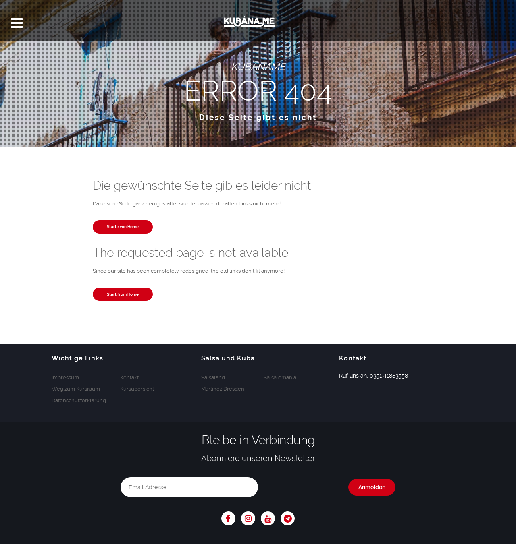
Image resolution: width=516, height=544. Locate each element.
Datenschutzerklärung (79, 400)
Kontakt (129, 377)
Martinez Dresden (222, 389)
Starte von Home (123, 226)
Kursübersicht (137, 389)
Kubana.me (258, 23)
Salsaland (213, 377)
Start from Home (123, 294)
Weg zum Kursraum (76, 389)
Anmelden (371, 487)
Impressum (65, 377)
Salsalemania (280, 377)
